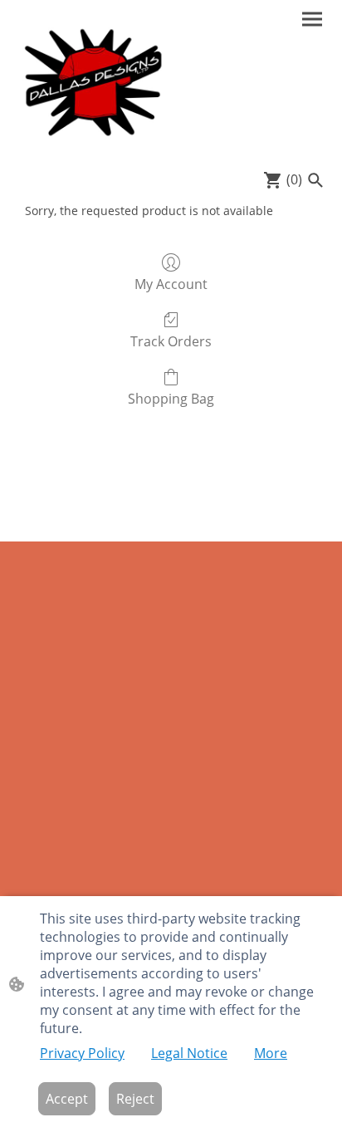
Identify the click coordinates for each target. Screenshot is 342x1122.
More (270, 1053)
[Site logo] (92, 81)
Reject (135, 1099)
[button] (315, 180)
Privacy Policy (82, 1053)
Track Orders (171, 341)
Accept (67, 1099)
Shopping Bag (171, 398)
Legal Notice (189, 1053)
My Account (171, 283)
